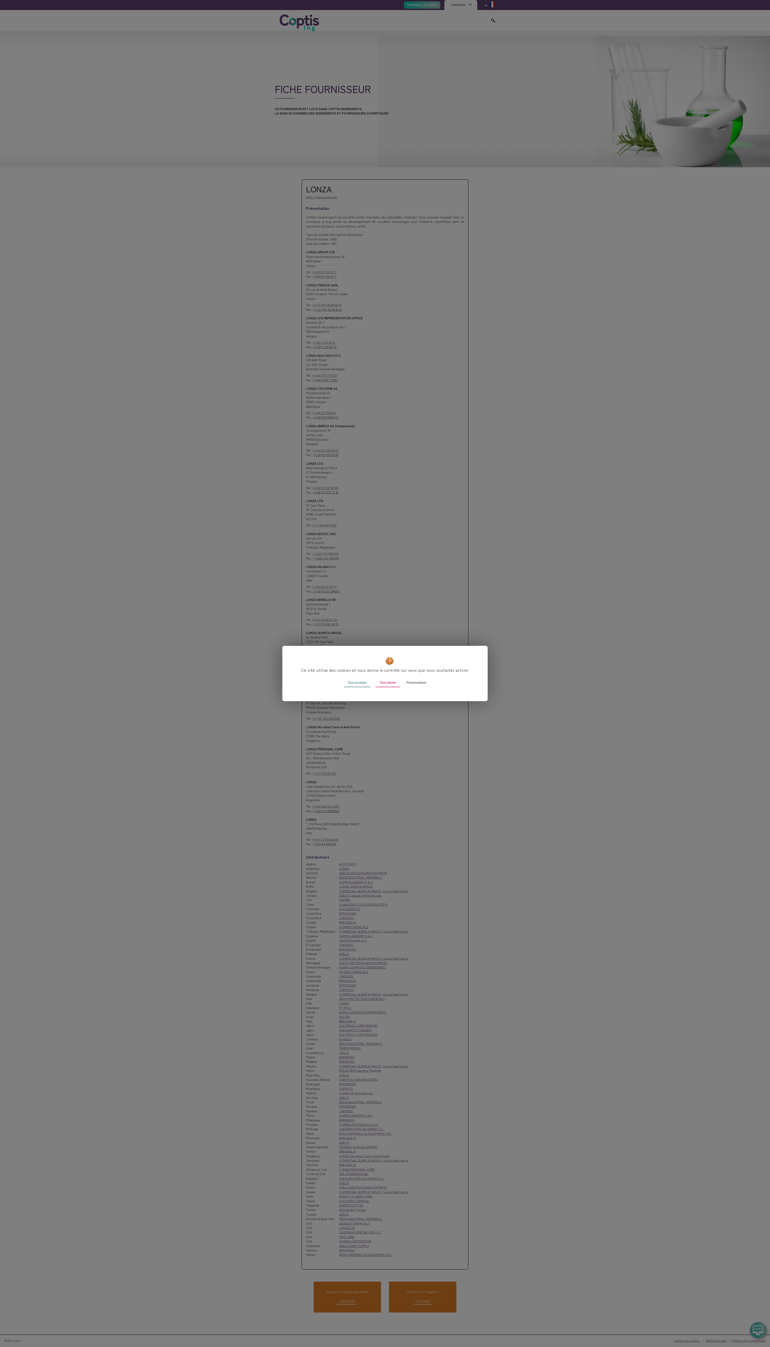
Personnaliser (416, 682)
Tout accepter (357, 682)
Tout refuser (388, 682)
